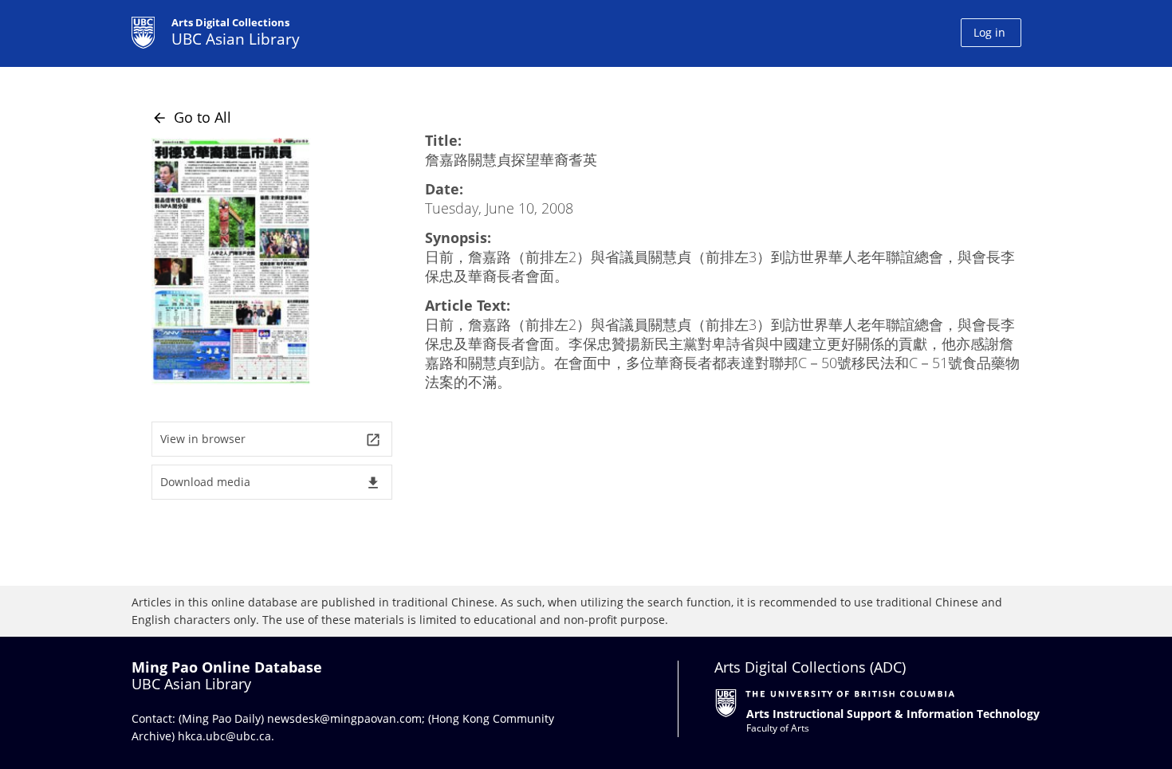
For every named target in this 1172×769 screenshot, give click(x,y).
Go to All (191, 117)
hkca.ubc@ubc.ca (224, 735)
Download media (270, 482)
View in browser (270, 439)
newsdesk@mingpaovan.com (344, 718)
